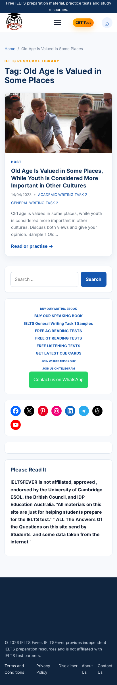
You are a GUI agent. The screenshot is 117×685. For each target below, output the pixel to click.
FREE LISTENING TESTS (58, 345)
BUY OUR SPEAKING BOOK (58, 315)
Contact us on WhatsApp (58, 379)
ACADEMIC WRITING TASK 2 (62, 195)
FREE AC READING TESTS (58, 330)
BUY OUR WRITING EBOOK (58, 308)
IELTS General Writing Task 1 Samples (58, 323)
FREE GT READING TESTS (58, 338)
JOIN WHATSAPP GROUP (58, 361)
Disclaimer (68, 665)
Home (10, 48)
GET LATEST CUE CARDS (59, 353)
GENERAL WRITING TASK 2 (34, 203)
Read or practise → (32, 246)
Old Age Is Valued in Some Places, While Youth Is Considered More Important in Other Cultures (57, 178)
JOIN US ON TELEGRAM (58, 368)
